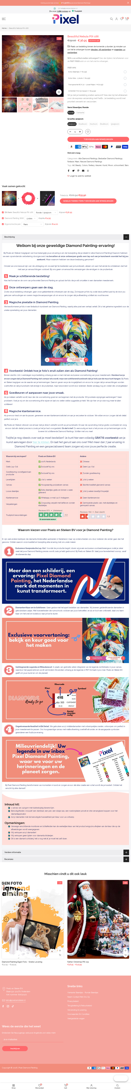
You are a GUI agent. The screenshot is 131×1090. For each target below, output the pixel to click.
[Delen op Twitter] (73, 171)
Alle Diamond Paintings (87, 159)
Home (4, 28)
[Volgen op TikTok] (13, 1006)
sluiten (3, 3)
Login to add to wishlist (80, 176)
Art (73, 165)
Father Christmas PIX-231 (78, 962)
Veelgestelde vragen (76, 1019)
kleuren (99, 165)
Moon (110, 165)
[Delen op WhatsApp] (88, 171)
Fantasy (92, 165)
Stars (127, 165)
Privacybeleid (73, 1001)
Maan (77, 162)
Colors (85, 165)
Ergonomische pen (13, 224)
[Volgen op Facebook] (3, 1006)
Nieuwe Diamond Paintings (91, 162)
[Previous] (6, 66)
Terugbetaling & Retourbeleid (79, 1006)
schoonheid (119, 165)
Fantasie (70, 162)
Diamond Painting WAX (14, 218)
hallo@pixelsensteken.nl (69, 8)
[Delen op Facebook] (68, 171)
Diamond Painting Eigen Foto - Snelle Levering (22, 962)
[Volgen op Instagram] (8, 1006)
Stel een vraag (73, 153)
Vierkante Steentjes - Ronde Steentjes (82, 993)
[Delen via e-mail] (83, 171)
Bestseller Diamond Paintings (110, 159)
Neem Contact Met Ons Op (78, 997)
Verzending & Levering (76, 1010)
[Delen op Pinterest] (78, 171)
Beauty (78, 165)
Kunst (105, 165)
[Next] (59, 66)
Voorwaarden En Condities (78, 1014)
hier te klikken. (41, 442)
